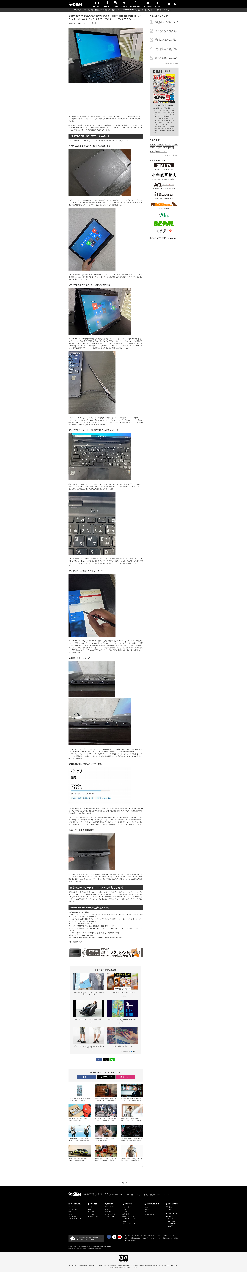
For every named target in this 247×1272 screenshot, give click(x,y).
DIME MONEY (109, 1207)
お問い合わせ (167, 1236)
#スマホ (167, 144)
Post (106, 1059)
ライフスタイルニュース (129, 1223)
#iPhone (152, 144)
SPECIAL (171, 1216)
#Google (160, 144)
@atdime (87, 1077)
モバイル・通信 (73, 1209)
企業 (89, 1209)
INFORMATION (173, 1204)
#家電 (171, 148)
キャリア (90, 1207)
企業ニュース (172, 1213)
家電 (70, 1211)
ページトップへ (123, 1183)
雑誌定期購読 (136, 1238)
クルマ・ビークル (127, 1207)
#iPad (152, 151)
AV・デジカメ (72, 1207)
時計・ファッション (128, 1216)
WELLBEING (171, 1221)
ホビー (146, 1211)
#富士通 (93, 23)
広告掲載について (167, 1238)
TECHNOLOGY (76, 1204)
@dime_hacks (127, 1077)
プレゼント (169, 1209)
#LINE (152, 148)
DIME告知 (169, 1207)
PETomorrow (172, 1223)
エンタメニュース (150, 1214)
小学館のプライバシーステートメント (151, 1238)
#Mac (165, 148)
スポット (147, 1207)
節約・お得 (108, 1211)
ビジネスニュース (93, 1216)
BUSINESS (93, 1204)
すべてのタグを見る (171, 155)
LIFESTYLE (128, 1204)
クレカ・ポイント (110, 1214)
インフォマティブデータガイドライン (153, 1236)
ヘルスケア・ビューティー (129, 1218)
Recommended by (125, 1051)
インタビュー (92, 1214)
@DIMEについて (129, 1236)
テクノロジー (77, 10)
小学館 (130, 1238)
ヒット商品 (91, 1211)
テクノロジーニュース (75, 1218)
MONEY (110, 1204)
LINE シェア (112, 1059)
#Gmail (175, 144)
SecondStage (172, 1219)
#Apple (158, 148)
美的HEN (170, 1226)
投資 (106, 1209)
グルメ (124, 1209)
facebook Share (99, 1059)
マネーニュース (109, 1216)
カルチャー (148, 1209)
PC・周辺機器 (88, 10)
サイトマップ (138, 1236)
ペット (124, 1221)
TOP (70, 10)
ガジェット (72, 1214)
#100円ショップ (161, 151)
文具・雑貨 (125, 1214)
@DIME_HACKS (107, 1077)
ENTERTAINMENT (153, 1204)
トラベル (124, 1211)
